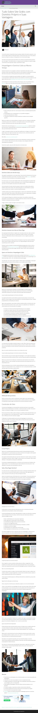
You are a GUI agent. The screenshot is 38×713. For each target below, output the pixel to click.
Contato (9, 707)
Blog (30, 707)
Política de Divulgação (15, 707)
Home (1, 8)
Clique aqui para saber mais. (13, 692)
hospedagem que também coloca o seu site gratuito (20, 79)
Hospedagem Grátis (6, 8)
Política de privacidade (24, 707)
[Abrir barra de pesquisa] (35, 6)
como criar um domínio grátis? (11, 136)
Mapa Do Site (4, 707)
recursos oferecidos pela (20, 125)
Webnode (26, 125)
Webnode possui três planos (13, 246)
